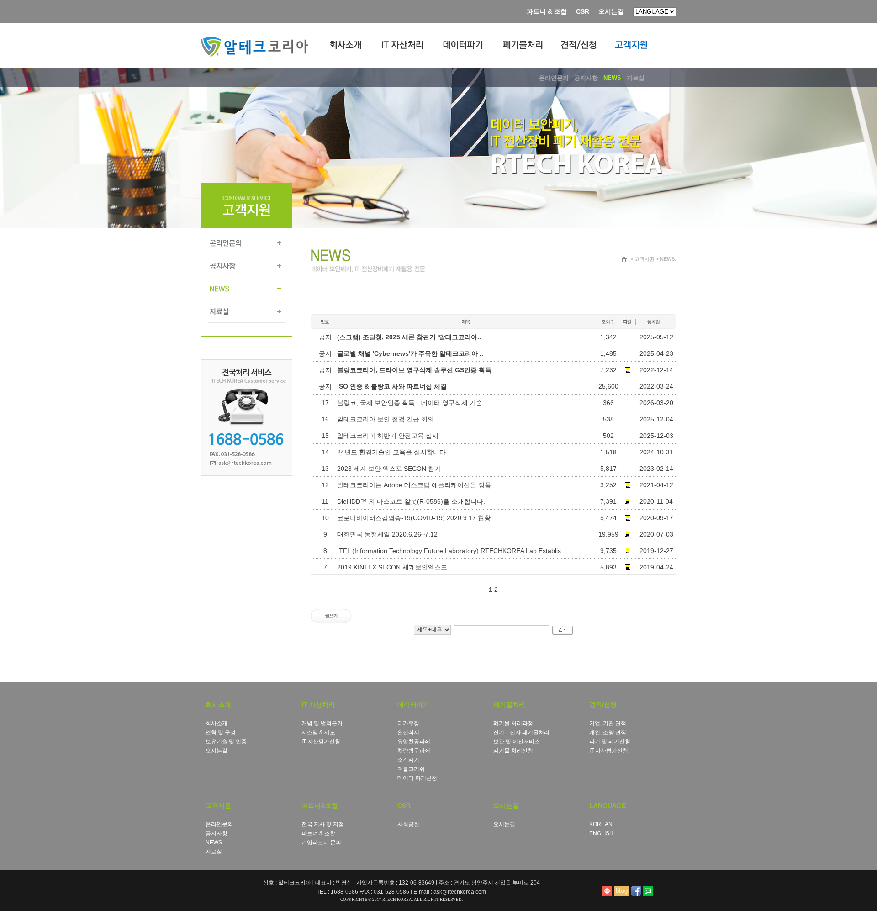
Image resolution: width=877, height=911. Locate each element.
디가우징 (408, 723)
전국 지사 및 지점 (322, 824)
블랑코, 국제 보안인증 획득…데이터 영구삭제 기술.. (411, 402)
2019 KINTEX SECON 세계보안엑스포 (392, 567)
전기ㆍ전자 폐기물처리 (521, 732)
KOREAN (601, 824)
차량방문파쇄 (413, 751)
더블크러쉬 (411, 769)
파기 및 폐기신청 (609, 741)
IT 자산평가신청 (320, 741)
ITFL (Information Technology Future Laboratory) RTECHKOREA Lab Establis (449, 550)
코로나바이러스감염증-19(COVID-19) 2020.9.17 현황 (414, 517)
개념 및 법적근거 (322, 723)
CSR (582, 11)
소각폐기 (408, 760)
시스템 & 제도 (318, 732)
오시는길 (611, 11)
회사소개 (216, 723)
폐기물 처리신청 (513, 751)
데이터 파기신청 (417, 778)
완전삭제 (408, 732)
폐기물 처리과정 (513, 723)
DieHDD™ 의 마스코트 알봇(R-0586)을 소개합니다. (411, 501)
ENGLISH (601, 833)
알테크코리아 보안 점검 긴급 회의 (385, 419)
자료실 (214, 851)
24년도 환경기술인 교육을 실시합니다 (391, 452)
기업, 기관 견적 (607, 723)
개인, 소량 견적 (607, 732)
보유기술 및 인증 (226, 741)
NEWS (214, 842)
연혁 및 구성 (221, 732)
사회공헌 (408, 824)
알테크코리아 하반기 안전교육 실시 (387, 435)
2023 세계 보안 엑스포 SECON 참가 (389, 468)
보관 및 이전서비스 (516, 741)
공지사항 (216, 833)
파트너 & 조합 (547, 11)
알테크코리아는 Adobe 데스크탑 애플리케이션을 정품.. (416, 485)
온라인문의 (219, 824)
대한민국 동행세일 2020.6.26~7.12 (387, 534)
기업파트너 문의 (321, 842)
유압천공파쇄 (413, 741)
